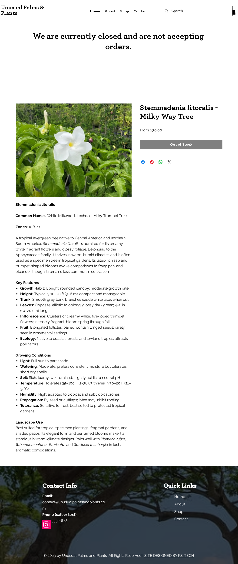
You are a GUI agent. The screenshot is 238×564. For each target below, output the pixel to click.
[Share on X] (169, 162)
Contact (181, 519)
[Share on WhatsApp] (160, 162)
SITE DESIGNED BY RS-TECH (169, 555)
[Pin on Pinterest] (152, 162)
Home (179, 496)
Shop (178, 511)
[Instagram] (46, 524)
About (179, 504)
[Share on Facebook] (143, 162)
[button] (233, 11)
